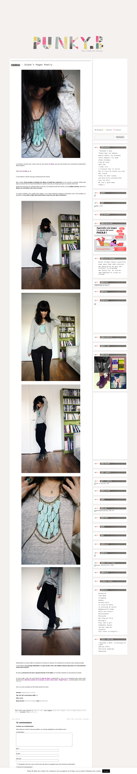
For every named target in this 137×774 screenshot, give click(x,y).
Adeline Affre (104, 647)
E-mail (18, 753)
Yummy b (101, 185)
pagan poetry (77, 710)
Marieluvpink (103, 614)
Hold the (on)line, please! (79, 719)
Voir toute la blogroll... (109, 631)
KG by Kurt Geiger (30, 701)
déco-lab (101, 164)
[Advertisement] (68, 16)
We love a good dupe (106, 182)
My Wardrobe (43, 701)
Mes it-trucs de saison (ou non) (111, 171)
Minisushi (102, 616)
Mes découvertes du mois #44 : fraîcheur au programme (110, 267)
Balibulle (102, 593)
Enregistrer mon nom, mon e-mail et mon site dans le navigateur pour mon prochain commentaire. (47, 764)
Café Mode (102, 596)
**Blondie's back (105, 151)
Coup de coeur (38, 710)
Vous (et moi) (104, 180)
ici (36, 695)
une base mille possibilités (110, 178)
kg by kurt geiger (58, 710)
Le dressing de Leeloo (107, 607)
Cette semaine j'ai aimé (108, 158)
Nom (18, 748)
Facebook (99, 130)
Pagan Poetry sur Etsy (28, 692)
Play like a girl (105, 623)
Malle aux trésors (105, 611)
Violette (101, 629)
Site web (18, 758)
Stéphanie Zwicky (105, 625)
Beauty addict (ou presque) (109, 155)
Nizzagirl (102, 620)
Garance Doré (103, 602)
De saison (15, 719)
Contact (118, 130)
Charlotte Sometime (106, 649)
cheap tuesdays (104, 160)
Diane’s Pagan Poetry (38, 64)
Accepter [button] (106, 771)
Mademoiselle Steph (106, 609)
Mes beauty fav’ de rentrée (109, 270)
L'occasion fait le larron (109, 169)
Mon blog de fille (105, 618)
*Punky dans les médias (107, 153)
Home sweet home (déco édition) (111, 264)
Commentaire (20, 732)
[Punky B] (67, 53)
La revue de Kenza (105, 605)
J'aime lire (103, 167)
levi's (69, 710)
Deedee (101, 600)
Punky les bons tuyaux (107, 176)
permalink (33, 712)
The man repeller (105, 627)
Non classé (102, 173)
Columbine (102, 598)
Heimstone (102, 651)
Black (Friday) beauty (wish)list (112, 262)
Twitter (109, 130)
